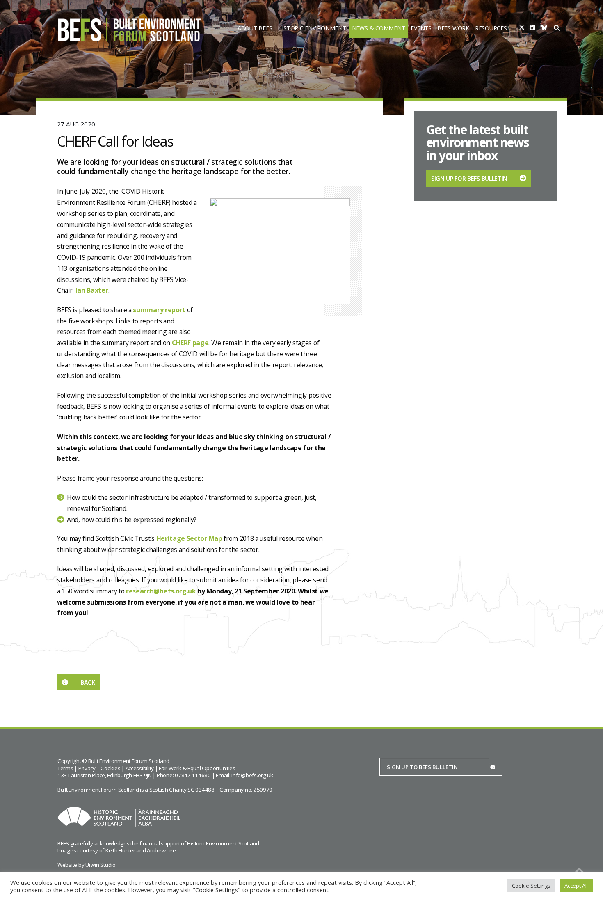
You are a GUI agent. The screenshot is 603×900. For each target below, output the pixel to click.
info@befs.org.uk (252, 775)
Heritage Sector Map (189, 538)
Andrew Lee (161, 850)
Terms (65, 768)
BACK (87, 682)
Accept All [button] (576, 885)
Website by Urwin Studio (86, 864)
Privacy (87, 768)
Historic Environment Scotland (223, 843)
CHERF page (190, 342)
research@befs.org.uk (161, 590)
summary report (159, 309)
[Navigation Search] (557, 28)
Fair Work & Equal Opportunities (197, 768)
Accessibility (140, 768)
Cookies (110, 768)
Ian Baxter (91, 290)
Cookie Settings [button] (531, 885)
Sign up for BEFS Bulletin (469, 178)
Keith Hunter (120, 850)
